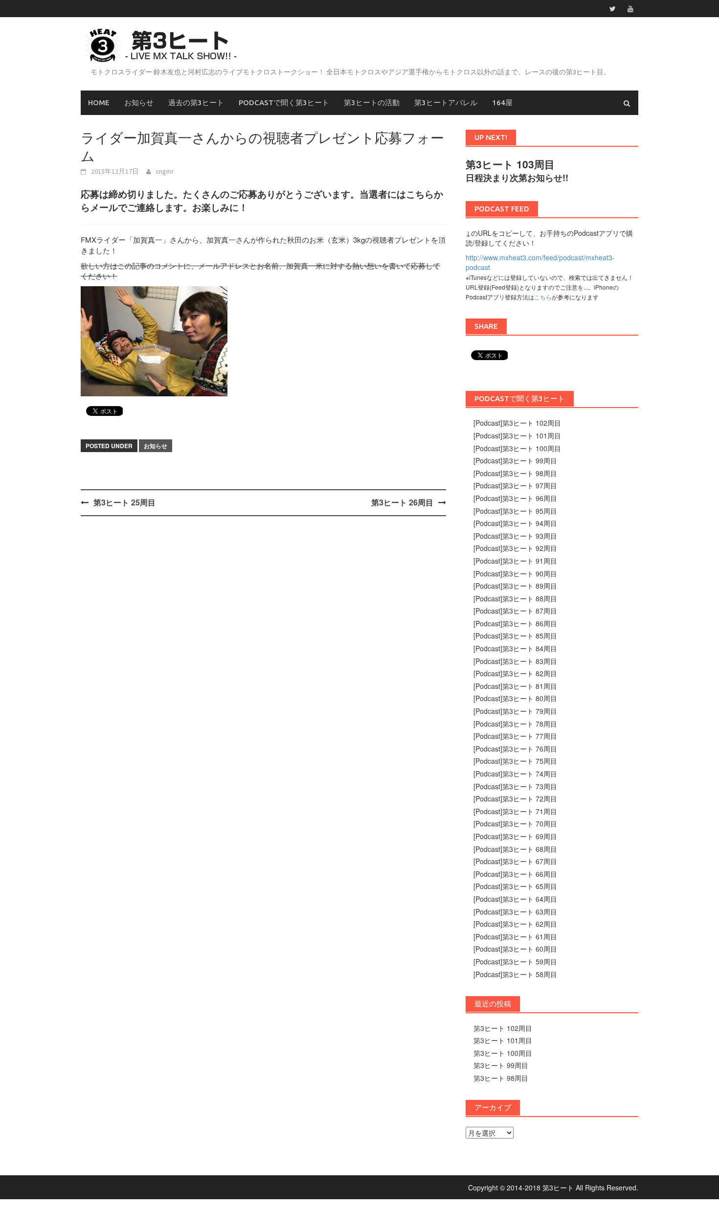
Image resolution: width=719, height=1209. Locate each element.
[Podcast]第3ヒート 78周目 (515, 724)
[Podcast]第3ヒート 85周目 (515, 635)
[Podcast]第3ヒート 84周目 (515, 648)
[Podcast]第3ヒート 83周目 (515, 661)
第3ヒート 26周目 (402, 502)
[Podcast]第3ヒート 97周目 (515, 485)
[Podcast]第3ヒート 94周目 (515, 523)
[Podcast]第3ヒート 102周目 (517, 423)
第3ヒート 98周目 (500, 1078)
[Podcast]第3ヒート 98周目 (515, 473)
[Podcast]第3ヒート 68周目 (515, 849)
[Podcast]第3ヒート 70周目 (515, 823)
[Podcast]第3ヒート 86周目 (515, 623)
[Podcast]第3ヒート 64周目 (515, 899)
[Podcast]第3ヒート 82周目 (515, 673)
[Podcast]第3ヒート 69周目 (515, 836)
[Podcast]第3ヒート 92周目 (515, 548)
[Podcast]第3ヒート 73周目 (515, 786)
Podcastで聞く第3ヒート (284, 102)
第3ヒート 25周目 (124, 502)
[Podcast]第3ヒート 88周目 (515, 598)
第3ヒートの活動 (372, 102)
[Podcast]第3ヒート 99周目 (515, 460)
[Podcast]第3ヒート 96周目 (515, 498)
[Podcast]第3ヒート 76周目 (515, 748)
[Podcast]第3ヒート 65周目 (515, 886)
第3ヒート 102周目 (502, 1028)
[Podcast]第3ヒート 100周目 (517, 448)
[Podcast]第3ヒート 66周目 (515, 874)
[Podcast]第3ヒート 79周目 (515, 711)
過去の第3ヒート (196, 102)
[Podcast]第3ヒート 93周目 (515, 536)
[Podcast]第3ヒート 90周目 (515, 573)
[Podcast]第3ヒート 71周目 (515, 811)
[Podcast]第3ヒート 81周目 (515, 686)
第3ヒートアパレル (445, 102)
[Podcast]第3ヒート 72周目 (515, 798)
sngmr (165, 171)
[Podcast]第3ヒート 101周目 (517, 435)
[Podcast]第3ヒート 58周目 (515, 974)
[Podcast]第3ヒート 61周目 (515, 936)
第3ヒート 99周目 (500, 1065)
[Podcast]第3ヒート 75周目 (515, 761)
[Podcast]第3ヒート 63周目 (515, 911)
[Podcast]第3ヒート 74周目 (515, 773)
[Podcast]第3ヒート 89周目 (515, 586)
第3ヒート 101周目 (502, 1040)
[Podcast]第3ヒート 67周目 (515, 861)
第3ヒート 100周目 (502, 1053)
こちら (543, 297)
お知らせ (139, 102)
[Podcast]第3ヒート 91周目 (515, 561)
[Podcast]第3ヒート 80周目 (515, 698)
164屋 (502, 102)
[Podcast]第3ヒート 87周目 (515, 611)
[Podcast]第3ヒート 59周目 (515, 961)
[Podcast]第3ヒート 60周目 (515, 949)
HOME (99, 102)
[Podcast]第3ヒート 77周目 (515, 736)
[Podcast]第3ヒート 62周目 (515, 924)
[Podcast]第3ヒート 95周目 (515, 511)
